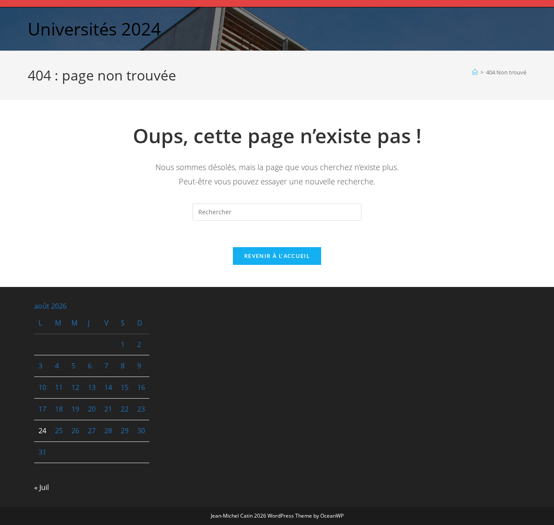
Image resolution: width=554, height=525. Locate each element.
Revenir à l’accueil (277, 256)
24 (42, 430)
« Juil (41, 487)
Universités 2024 (94, 29)
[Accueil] (475, 72)
